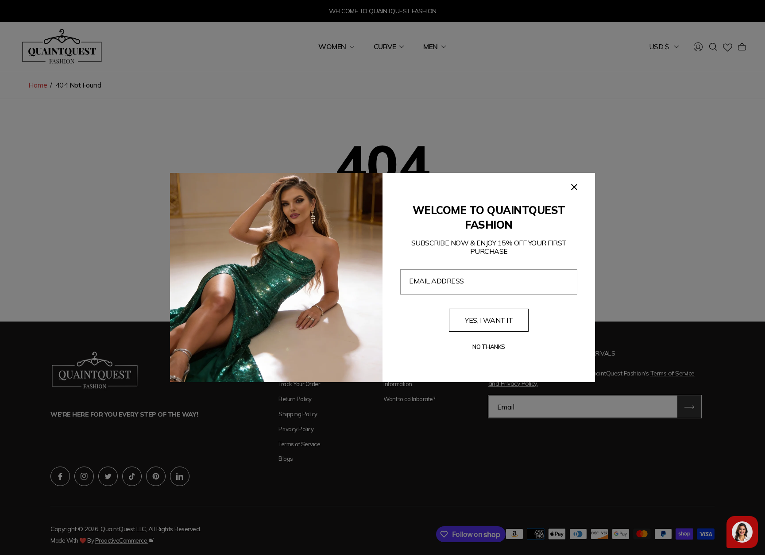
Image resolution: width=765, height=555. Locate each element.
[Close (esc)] (574, 187)
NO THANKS (488, 346)
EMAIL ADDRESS (436, 281)
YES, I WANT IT (489, 320)
